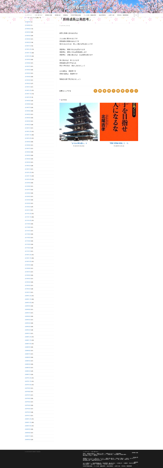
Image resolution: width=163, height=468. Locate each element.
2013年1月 (28, 169)
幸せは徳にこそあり (87, 455)
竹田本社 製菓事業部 (126, 466)
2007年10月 (28, 385)
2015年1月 (28, 87)
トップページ (86, 451)
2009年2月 (28, 330)
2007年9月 (28, 388)
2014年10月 (28, 97)
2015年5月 (28, 73)
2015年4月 (28, 76)
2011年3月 (28, 244)
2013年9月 (28, 142)
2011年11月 (28, 217)
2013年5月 (28, 155)
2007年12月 (28, 378)
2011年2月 (28, 248)
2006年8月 (28, 432)
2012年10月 (28, 179)
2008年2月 (28, 371)
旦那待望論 (118, 453)
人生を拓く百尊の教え (108, 464)
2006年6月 (28, 439)
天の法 (90, 459)
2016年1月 (28, 46)
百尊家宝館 (99, 464)
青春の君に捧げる (110, 458)
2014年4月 (28, 118)
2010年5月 (28, 278)
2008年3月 (28, 367)
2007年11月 (28, 381)
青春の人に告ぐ (100, 453)
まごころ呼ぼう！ (87, 463)
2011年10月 (28, 220)
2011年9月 (28, 224)
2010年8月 (28, 268)
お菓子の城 (117, 466)
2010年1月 (28, 292)
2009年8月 (28, 309)
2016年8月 (28, 25)
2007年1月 (28, 415)
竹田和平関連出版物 (87, 466)
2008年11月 (28, 340)
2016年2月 (28, 42)
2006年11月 (28, 422)
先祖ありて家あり (120, 458)
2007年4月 (28, 405)
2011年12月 (28, 213)
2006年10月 (28, 426)
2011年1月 (28, 251)
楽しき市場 (120, 459)
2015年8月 (28, 63)
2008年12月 (28, 337)
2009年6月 (28, 316)
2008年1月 (28, 374)
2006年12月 (28, 419)
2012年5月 (28, 196)
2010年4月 (28, 282)
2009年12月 (28, 296)
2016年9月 (28, 22)
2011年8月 (28, 227)
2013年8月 (28, 145)
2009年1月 (28, 333)
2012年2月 (28, 207)
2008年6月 (28, 357)
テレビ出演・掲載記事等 (99, 466)
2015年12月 (28, 49)
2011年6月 (28, 234)
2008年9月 (28, 347)
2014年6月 (28, 111)
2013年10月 (28, 138)
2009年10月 (28, 302)
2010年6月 (28, 275)
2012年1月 (28, 210)
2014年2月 (28, 124)
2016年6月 (28, 29)
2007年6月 (28, 398)
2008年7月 (28, 354)
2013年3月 (28, 162)
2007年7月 (28, 395)
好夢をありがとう (110, 453)
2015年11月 (28, 53)
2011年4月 (28, 241)
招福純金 (136, 462)
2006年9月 (28, 429)
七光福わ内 (119, 463)
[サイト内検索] (136, 15)
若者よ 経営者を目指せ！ (89, 453)
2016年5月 (28, 32)
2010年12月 (28, 254)
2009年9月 (28, 306)
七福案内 (126, 463)
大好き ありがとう (130, 458)
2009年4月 (28, 323)
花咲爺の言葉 (135, 452)
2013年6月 (28, 152)
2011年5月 (28, 237)
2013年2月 (28, 165)
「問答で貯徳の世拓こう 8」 (119, 143)
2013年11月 (28, 135)
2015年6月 (28, 70)
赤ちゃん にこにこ (99, 458)
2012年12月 (28, 172)
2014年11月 (28, 94)
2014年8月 (28, 104)
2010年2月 (28, 289)
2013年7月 (28, 148)
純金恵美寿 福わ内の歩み (109, 463)
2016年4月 (28, 35)
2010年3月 (28, 285)
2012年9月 (28, 183)
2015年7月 (28, 66)
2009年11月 (28, 299)
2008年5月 (28, 361)
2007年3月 (28, 408)
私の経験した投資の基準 (120, 454)
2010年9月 (28, 265)
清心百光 (93, 464)
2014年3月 (28, 121)
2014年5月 (28, 114)
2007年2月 (28, 412)
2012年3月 (28, 203)
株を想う (96, 455)
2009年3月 (28, 326)
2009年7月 (28, 313)
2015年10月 (28, 56)
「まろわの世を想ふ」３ (78, 143)
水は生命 (85, 459)
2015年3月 (28, 80)
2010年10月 (28, 261)
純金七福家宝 (86, 464)
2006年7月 (28, 436)
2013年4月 (28, 159)
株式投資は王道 (86, 460)
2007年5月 (28, 402)
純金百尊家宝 (110, 466)
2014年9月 (28, 100)
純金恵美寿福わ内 (97, 463)
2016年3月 (28, 39)
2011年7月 (28, 231)
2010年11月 (28, 258)
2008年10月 (28, 343)
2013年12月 (28, 131)
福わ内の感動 (132, 463)
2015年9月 (28, 59)
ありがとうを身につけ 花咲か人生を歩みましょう (94, 454)
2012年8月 (28, 186)
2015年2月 (28, 83)
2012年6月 (28, 193)
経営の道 (127, 459)
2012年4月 (28, 200)
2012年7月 (28, 189)
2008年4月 (28, 364)
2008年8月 (28, 350)
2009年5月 (28, 319)
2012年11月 (28, 176)
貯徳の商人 (110, 454)
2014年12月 (28, 90)
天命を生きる (96, 459)
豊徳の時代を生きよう (97, 460)
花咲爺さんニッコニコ (88, 458)
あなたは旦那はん (105, 459)
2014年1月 (28, 128)
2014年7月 (28, 107)
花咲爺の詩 (135, 457)
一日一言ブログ (94, 451)
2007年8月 (28, 391)
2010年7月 (28, 272)
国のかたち (113, 459)
